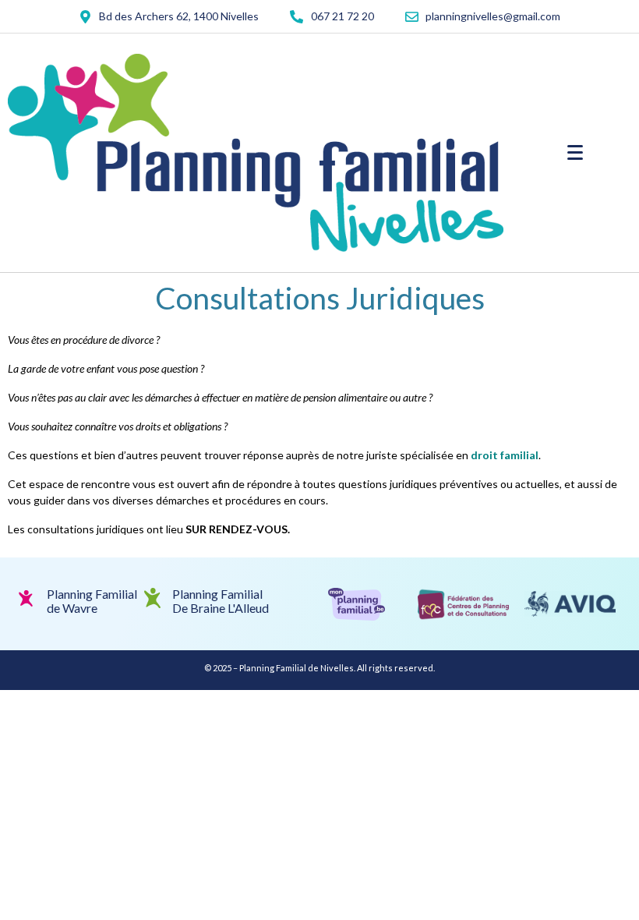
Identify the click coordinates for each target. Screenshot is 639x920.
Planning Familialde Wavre (92, 600)
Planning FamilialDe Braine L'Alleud (220, 600)
